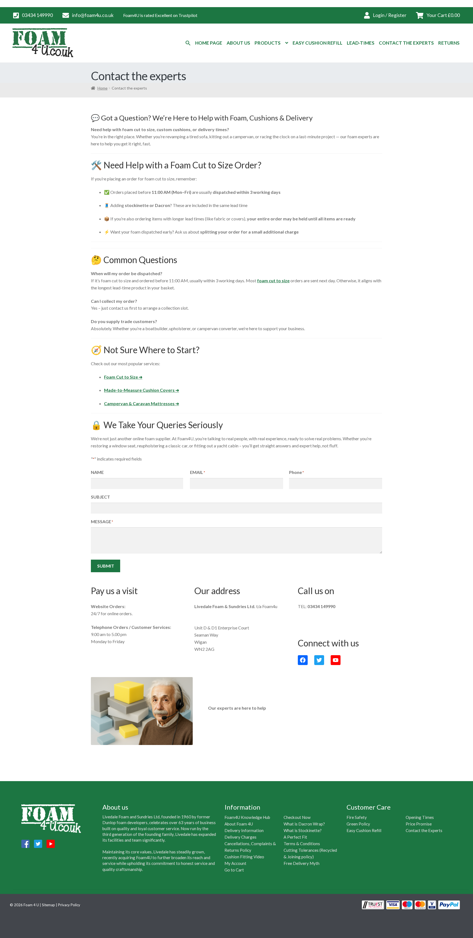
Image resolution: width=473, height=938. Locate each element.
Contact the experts (406, 43)
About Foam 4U (238, 823)
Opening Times (420, 817)
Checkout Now (297, 817)
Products (268, 43)
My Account (235, 863)
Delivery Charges (240, 837)
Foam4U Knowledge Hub (247, 817)
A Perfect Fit (295, 837)
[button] (188, 43)
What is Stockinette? (303, 830)
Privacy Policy (69, 905)
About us (238, 43)
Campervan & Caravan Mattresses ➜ (141, 403)
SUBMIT (105, 565)
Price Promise (419, 823)
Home (102, 88)
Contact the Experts (424, 830)
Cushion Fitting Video (244, 856)
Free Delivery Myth (301, 863)
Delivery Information (244, 830)
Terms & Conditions (302, 843)
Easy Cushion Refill (317, 43)
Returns (449, 43)
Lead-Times (360, 43)
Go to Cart (234, 869)
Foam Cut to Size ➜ (123, 376)
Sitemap (48, 905)
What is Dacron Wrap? (304, 823)
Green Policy (358, 823)
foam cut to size (273, 280)
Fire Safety (357, 817)
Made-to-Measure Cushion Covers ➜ (141, 390)
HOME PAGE (208, 43)
